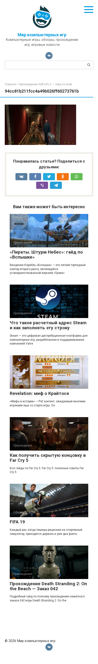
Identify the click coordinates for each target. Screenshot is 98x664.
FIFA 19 (17, 522)
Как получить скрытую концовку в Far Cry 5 (48, 457)
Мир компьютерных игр (42, 34)
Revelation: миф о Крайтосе (39, 393)
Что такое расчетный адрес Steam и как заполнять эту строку (48, 325)
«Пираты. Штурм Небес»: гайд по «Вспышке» (46, 254)
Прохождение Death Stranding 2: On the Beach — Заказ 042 (48, 586)
